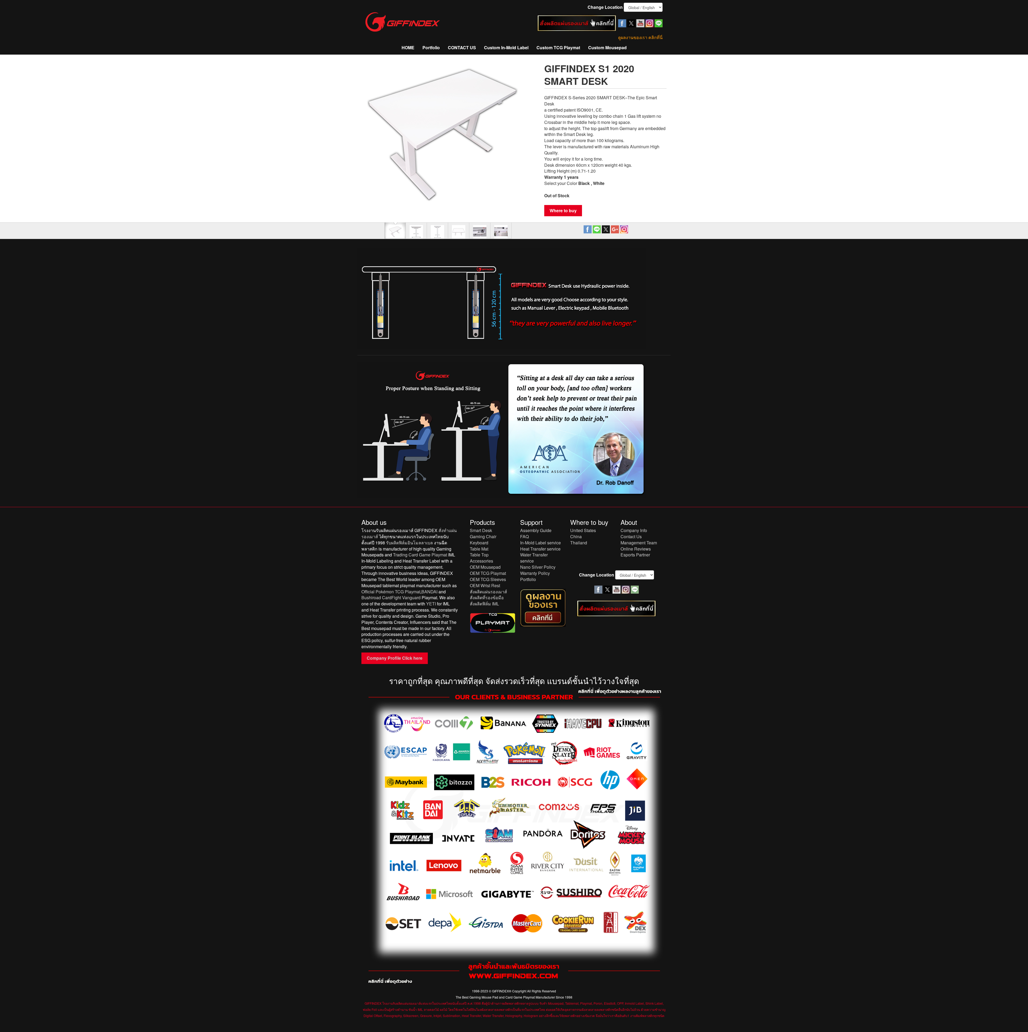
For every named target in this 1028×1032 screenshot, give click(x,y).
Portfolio (431, 47)
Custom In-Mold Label (506, 47)
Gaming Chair (483, 536)
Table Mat (479, 549)
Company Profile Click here (394, 658)
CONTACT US (462, 47)
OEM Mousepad (485, 567)
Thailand (578, 543)
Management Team (639, 543)
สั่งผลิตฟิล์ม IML (484, 604)
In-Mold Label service (540, 543)
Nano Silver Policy (537, 567)
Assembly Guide (535, 530)
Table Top (479, 555)
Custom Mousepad (607, 47)
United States (583, 530)
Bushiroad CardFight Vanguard (391, 597)
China (576, 536)
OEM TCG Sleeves (488, 579)
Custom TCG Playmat (558, 47)
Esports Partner (635, 555)
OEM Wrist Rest (485, 585)
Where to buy (563, 210)
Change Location (605, 7)
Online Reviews (636, 549)
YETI (431, 604)
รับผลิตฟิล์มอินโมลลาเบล (409, 543)
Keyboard (479, 543)
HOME (408, 47)
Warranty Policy (535, 573)
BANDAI (429, 592)
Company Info (634, 530)
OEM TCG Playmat (488, 573)
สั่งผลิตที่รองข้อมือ (487, 597)
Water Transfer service (534, 558)
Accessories (481, 561)
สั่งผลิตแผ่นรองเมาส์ (488, 592)
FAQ (524, 536)
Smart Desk (481, 530)
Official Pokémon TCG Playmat (390, 592)
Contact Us (631, 536)
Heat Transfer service (540, 549)
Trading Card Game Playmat (420, 555)
